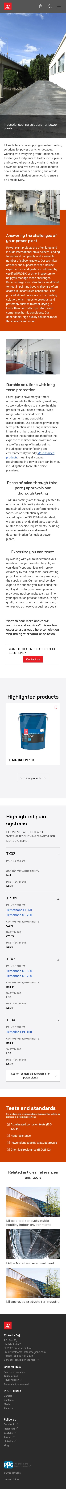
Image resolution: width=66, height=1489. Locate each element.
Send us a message (14, 1372)
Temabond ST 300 (19, 971)
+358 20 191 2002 (22, 1356)
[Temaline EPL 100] (34, 734)
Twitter (7, 1437)
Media (7, 1404)
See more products (30, 778)
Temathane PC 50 (19, 910)
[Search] (50, 6)
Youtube (8, 1432)
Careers (8, 1395)
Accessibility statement (16, 1384)
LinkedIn (8, 1441)
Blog (6, 1445)
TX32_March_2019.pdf (57, 853)
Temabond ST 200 (19, 915)
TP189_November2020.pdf (57, 898)
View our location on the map (19, 1359)
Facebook (9, 1424)
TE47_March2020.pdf (57, 959)
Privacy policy (11, 1379)
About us (8, 1408)
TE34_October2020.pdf (57, 1020)
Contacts (9, 1400)
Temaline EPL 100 (19, 1032)
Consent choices (11, 1479)
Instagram (9, 1428)
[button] (41, 6)
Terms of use (11, 1376)
